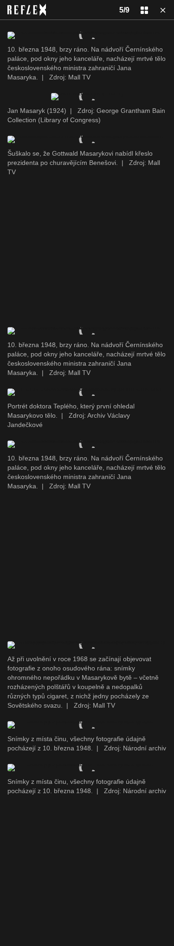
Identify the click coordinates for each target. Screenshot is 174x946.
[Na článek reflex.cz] (26, 10)
